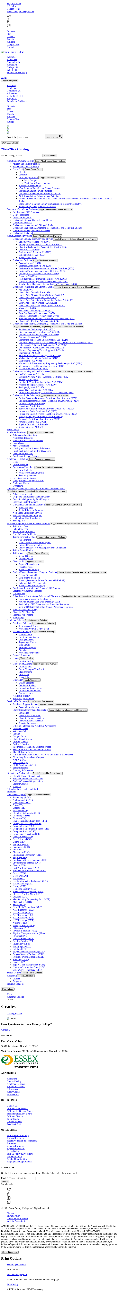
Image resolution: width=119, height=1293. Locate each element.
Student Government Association (28, 778)
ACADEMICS (8, 1073)
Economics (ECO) (21, 847)
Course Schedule (20, 464)
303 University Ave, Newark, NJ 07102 (19, 1046)
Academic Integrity (21, 696)
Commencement (26, 693)
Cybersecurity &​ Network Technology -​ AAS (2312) (43, 345)
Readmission (19, 443)
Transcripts (24, 677)
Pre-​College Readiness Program (27, 515)
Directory (11, 39)
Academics (12, 1078)
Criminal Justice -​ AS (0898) (32, 403)
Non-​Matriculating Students (31, 472)
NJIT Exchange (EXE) (23, 910)
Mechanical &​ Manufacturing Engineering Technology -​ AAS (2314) (50, 363)
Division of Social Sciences (25, 233)
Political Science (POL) (23, 938)
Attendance (24, 650)
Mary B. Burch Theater (23, 752)
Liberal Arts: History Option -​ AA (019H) (38, 303)
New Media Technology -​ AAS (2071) (36, 310)
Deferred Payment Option (30, 545)
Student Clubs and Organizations (28, 781)
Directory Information (23, 770)
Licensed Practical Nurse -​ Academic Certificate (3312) (44, 377)
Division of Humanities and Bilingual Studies (33, 225)
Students (11, 31)
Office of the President (17, 1108)
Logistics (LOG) (20, 896)
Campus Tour (13, 44)
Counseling (24, 713)
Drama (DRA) (19, 842)
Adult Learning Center (23, 494)
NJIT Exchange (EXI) (23, 912)
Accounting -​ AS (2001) (30, 263)
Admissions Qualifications (25, 435)
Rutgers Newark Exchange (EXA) (29, 951)
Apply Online (13, 1092)
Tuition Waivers (20, 553)
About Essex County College (20, 161)
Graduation (18, 680)
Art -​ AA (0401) (26, 289)
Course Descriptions (16, 794)
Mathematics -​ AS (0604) (30, 360)
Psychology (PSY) (21, 944)
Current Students (14, 1121)
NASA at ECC (20, 760)
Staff (9, 34)
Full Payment (25, 540)
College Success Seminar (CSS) (27, 823)
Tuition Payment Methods (24, 537)
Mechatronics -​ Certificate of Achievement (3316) (41, 366)
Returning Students (27, 475)
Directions (23, 172)
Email (4, 1178)
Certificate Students (27, 685)
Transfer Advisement (28, 723)
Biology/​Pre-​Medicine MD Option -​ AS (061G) (40, 244)
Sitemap (10, 1213)
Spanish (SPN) (19, 962)
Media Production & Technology (22, 1140)
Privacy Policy (13, 1216)
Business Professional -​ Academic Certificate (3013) (42, 271)
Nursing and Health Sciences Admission (31, 448)
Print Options (7, 989)
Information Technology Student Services (32, 747)
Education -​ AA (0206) (29, 406)
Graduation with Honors (30, 690)
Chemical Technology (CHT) (26, 813)
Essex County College (11, 1041)
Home (10, 994)
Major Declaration (21, 445)
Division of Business (22, 222)
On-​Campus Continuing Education (29, 504)
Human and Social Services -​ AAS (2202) (38, 411)
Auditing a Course (21, 483)
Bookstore (11, 1143)
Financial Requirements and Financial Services (28, 523)
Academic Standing (22, 631)
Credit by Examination (29, 637)
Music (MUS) (19, 904)
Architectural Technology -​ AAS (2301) (37, 329)
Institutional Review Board (19, 1113)
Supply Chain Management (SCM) (29, 964)
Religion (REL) (20, 949)
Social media (7, 1184)
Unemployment (26, 558)
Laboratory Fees (20, 529)
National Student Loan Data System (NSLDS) (40, 601)
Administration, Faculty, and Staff (22, 789)
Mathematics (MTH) (22, 902)
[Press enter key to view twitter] (9, 18)
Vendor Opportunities (17, 1159)
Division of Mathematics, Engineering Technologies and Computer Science (47, 228)
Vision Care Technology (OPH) (27, 970)
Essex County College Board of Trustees (37, 206)
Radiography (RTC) (22, 946)
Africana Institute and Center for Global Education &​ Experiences (43, 754)
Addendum (12, 975)
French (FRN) (19, 873)
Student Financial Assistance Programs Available (35, 572)
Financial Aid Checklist (23, 612)
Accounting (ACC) (21, 797)
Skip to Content (14, 3)
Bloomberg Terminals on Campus (28, 757)
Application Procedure (23, 438)
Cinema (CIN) (19, 818)
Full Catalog (12, 1284)
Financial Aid (19, 561)
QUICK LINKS (9, 1100)
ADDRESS (6, 1035)
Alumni (10, 47)
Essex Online (13, 429)
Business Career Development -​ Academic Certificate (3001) (46, 268)
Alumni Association (16, 1086)
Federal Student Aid (28, 575)
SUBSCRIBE (8, 1167)
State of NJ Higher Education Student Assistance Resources (46, 607)
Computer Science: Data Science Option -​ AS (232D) (43, 340)
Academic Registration (17, 459)
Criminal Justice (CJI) (23, 836)
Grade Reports (25, 666)
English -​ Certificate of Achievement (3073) (39, 316)
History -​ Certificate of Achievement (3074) (38, 321)
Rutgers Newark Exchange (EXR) (28, 957)
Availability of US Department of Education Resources (44, 604)
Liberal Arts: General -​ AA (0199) (34, 292)
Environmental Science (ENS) (26, 862)
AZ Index (11, 6)
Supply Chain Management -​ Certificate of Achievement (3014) (48, 284)
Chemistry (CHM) (21, 815)
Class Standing (25, 672)
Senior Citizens (26, 556)
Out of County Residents (24, 534)
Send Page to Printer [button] (16, 1264)
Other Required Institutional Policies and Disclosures (37, 596)
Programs (11, 791)
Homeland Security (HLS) (25, 889)
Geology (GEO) (20, 876)
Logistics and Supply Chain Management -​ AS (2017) (43, 281)
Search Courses (14, 972)
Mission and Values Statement (26, 164)
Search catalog (8, 155)
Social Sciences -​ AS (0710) (31, 427)
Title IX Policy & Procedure (20, 1154)
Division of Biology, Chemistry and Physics (33, 220)
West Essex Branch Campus (37, 183)
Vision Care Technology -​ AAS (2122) (36, 390)
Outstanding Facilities (28, 177)
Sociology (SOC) (21, 959)
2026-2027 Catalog (15, 149)
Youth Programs (26, 507)
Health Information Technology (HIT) (30, 881)
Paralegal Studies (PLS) (24, 925)
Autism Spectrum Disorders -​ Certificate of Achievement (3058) (48, 398)
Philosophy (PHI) (21, 928)
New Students (25, 470)
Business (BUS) (20, 810)
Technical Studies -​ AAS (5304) (33, 368)
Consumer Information (17, 1218)
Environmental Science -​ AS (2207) (35, 252)
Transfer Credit (25, 634)
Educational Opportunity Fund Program (31, 499)
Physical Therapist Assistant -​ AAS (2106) (38, 384)
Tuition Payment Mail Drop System (35, 542)
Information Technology (30, 185)
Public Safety (13, 1119)
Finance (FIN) (19, 865)
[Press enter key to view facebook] (8, 22)
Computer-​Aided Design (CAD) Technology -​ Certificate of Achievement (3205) (56, 342)
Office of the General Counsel (21, 1111)
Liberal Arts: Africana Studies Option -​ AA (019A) (42, 295)
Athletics (11, 42)
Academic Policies (15, 620)
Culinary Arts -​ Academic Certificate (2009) (39, 273)
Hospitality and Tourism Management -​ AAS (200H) (43, 279)
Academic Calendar (22, 623)
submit (5, 1181)
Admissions (12, 1089)
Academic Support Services (25, 704)
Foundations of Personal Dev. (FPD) (29, 870)
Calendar (11, 36)
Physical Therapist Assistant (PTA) (29, 933)
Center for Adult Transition (31, 720)
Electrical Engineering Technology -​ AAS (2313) (41, 350)
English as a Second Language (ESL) (30, 860)
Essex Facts (18, 169)
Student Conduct (20, 784)
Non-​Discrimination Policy (25, 609)
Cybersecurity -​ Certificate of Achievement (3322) (41, 347)
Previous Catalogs (15, 984)
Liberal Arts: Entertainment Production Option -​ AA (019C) (46, 300)
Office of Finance (15, 1116)
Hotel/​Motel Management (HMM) (28, 891)
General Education (21, 655)
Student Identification (22, 739)
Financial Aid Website (23, 615)
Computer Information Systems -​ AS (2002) (39, 334)
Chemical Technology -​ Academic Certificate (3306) (42, 247)
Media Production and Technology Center (32, 749)
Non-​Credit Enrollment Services (27, 513)
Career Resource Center (29, 715)
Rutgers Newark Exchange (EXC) (28, 954)
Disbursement (19, 593)
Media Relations (14, 1156)
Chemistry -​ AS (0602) (29, 249)
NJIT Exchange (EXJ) (23, 915)
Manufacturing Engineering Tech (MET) (31, 899)
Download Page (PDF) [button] (17, 1274)
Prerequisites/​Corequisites (24, 478)
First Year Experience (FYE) (26, 868)
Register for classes (16, 1148)
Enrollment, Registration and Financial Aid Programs (37, 588)
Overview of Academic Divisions (22, 209)
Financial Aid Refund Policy (32, 585)
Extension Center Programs (25, 502)
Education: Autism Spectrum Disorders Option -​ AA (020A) (46, 408)
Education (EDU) (21, 849)
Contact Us (6, 1030)
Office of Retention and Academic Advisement (34, 726)
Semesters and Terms (28, 626)
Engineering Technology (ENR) (27, 855)
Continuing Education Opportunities (35, 191)
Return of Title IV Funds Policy (33, 583)
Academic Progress (27, 647)
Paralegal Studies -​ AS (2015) (32, 421)
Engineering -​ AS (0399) (30, 353)
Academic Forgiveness (29, 652)
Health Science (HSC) (23, 883)
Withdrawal (18, 486)
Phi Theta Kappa (20, 762)
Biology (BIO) (19, 808)
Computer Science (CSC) (24, 831)
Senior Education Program (31, 510)
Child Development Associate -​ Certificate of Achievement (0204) (49, 401)
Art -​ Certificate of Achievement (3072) (37, 313)
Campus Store (19, 736)
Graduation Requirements (30, 688)
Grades (16, 658)
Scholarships (18, 617)
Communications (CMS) (24, 826)
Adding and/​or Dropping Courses (28, 480)
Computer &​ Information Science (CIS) (31, 828)
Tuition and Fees (20, 526)
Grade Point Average (22, 663)
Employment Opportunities (19, 1161)
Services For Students (17, 701)
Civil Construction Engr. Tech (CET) (30, 821)
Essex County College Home (20, 11)
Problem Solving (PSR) (23, 941)
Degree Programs (21, 215)
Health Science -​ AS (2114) (31, 374)
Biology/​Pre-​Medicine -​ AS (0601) (34, 242)
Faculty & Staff (14, 1124)
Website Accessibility (16, 1221)
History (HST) (19, 886)
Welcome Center (20, 728)
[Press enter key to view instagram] (9, 26)
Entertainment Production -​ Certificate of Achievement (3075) (47, 318)
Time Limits (24, 645)
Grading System (26, 661)
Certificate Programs (22, 217)
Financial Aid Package (29, 569)
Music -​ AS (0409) (27, 308)
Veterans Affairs (20, 731)
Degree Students (26, 683)
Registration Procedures (24, 467)
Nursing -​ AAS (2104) (29, 379)
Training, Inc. (19, 520)
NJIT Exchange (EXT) (23, 920)
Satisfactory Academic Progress (27, 591)
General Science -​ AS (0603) (32, 255)
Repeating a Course (28, 642)
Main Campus (30, 180)
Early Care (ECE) (21, 844)
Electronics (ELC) (21, 852)
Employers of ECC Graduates (26, 212)
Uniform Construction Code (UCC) (29, 967)
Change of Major (26, 639)
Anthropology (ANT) (23, 800)
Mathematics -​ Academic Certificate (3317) (38, 358)
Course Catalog (14, 1081)
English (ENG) (20, 857)
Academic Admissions (17, 432)
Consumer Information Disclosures (35, 599)
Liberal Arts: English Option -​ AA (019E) (38, 297)
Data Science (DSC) (22, 839)
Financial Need (26, 567)
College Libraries (21, 744)
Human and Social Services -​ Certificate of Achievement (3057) (48, 414)
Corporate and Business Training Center (31, 496)
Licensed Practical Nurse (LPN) (27, 894)
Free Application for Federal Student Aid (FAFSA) (42, 580)
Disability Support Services (31, 718)
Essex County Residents (24, 531)
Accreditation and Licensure (26, 166)
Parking (16, 733)
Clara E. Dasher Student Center (27, 776)
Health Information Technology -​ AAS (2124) (40, 355)
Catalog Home (13, 9)
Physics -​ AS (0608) (28, 257)
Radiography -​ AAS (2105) (31, 387)
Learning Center (20, 741)
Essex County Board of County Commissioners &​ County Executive (50, 204)
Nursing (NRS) (20, 923)
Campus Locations (15, 1146)
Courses (16, 978)
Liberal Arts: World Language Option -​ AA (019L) (42, 305)
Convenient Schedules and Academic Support (40, 193)
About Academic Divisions (19, 236)
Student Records (20, 767)
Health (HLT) (19, 878)
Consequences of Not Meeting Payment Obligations (42, 547)
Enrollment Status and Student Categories (32, 451)
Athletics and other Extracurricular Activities (39, 196)
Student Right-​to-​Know (23, 698)
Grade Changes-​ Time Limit (31, 669)
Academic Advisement (29, 707)
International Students (23, 453)
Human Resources (15, 1138)
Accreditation (13, 1151)
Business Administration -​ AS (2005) (35, 265)
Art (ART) (17, 805)
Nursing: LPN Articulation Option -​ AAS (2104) (41, 382)
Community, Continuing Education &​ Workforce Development (36, 488)
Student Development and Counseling (30, 710)
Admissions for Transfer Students (28, 440)
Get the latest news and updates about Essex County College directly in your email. (39, 1173)
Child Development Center (25, 765)
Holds (15, 462)
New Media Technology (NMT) (27, 907)
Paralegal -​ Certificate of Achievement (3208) (39, 419)
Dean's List (24, 674)
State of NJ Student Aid (29, 577)
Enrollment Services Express (26, 456)
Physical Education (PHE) (25, 930)
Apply (4, 77)
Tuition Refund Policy (23, 550)
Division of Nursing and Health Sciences (31, 230)
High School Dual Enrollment (26, 518)
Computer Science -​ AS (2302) (33, 337)
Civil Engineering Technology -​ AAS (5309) (39, 332)
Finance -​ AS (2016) (28, 276)
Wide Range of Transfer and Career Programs (39, 188)
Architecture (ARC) (22, 802)
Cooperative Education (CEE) (26, 834)
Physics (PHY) (20, 936)
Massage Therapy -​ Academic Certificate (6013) (41, 416)
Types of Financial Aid (29, 564)
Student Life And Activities (19, 773)
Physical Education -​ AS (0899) (33, 424)
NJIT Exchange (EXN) (23, 917)
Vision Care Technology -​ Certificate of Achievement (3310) (46, 392)
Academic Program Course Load (34, 628)
